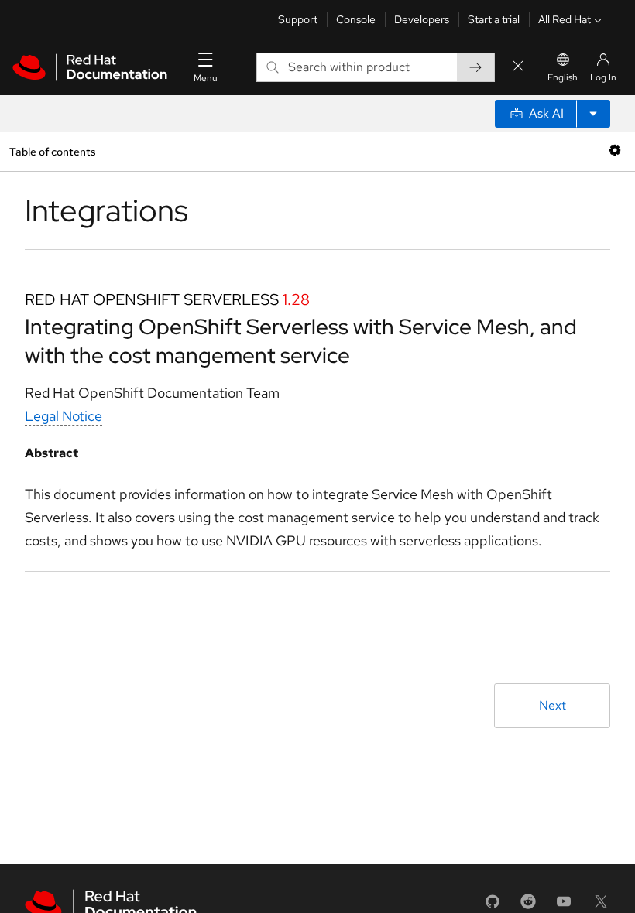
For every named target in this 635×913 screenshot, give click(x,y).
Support (298, 19)
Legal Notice (63, 416)
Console (356, 19)
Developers (421, 19)
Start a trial (494, 19)
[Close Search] (518, 67)
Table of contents (52, 151)
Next (552, 705)
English (562, 77)
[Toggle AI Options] (593, 114)
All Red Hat (564, 19)
